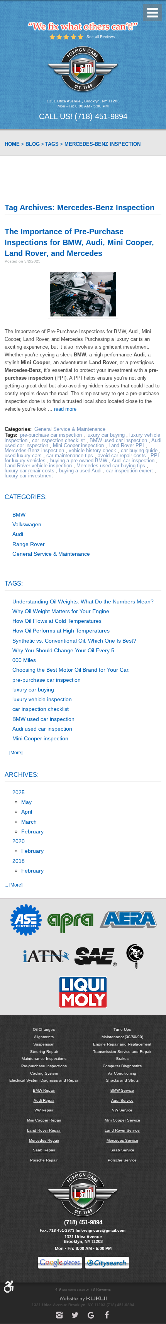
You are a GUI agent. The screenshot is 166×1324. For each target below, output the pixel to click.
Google (91, 1315)
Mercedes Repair (44, 1140)
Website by (83, 1299)
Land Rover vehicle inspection (38, 465)
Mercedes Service (122, 1140)
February (32, 831)
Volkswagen (26, 524)
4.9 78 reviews (83, 1289)
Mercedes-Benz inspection (102, 144)
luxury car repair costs (29, 471)
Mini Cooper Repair (44, 1120)
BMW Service (122, 1090)
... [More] (13, 752)
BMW (18, 515)
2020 (18, 841)
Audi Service (122, 1100)
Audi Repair (44, 1100)
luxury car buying (105, 435)
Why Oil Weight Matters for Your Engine (60, 611)
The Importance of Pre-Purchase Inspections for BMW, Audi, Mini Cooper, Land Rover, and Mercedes (79, 242)
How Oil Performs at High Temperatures (61, 630)
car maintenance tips (69, 455)
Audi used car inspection (42, 729)
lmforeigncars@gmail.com (100, 1230)
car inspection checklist (58, 440)
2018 (18, 861)
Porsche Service (122, 1160)
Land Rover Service (122, 1130)
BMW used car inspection (118, 440)
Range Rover (28, 544)
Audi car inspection (133, 460)
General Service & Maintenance (69, 429)
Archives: (22, 774)
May (26, 802)
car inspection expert (129, 471)
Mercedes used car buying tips (110, 465)
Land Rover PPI (126, 445)
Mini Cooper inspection (78, 445)
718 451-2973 (62, 1230)
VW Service (122, 1110)
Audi (17, 534)
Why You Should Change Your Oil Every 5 (63, 650)
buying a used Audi (80, 471)
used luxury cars (23, 455)
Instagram (59, 1315)
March (29, 822)
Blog (32, 144)
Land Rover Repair (44, 1130)
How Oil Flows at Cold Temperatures (57, 621)
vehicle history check (92, 450)
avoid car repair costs (122, 455)
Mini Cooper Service (122, 1120)
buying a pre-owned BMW (78, 460)
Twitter (75, 1315)
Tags (52, 144)
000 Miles (24, 660)
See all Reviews (100, 37)
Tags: (14, 583)
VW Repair (43, 1110)
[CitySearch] (106, 1264)
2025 (18, 792)
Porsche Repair (44, 1160)
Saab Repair (44, 1150)
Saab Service (122, 1150)
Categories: (26, 496)
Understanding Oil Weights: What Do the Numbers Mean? (83, 601)
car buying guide (139, 450)
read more (65, 409)
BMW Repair (44, 1090)
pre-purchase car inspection (51, 435)
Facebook (107, 1315)
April (26, 812)
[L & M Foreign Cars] (83, 69)
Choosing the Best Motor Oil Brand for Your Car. (71, 670)
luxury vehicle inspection (42, 699)
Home (12, 144)
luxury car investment (29, 476)
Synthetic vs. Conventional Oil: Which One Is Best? (74, 641)
